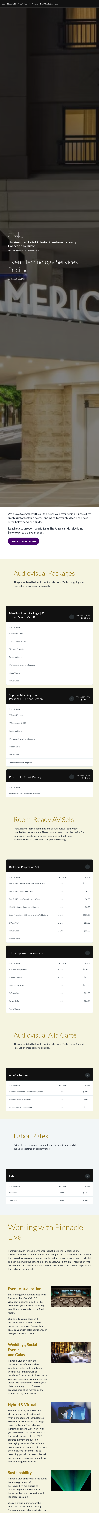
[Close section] (71, 616)
